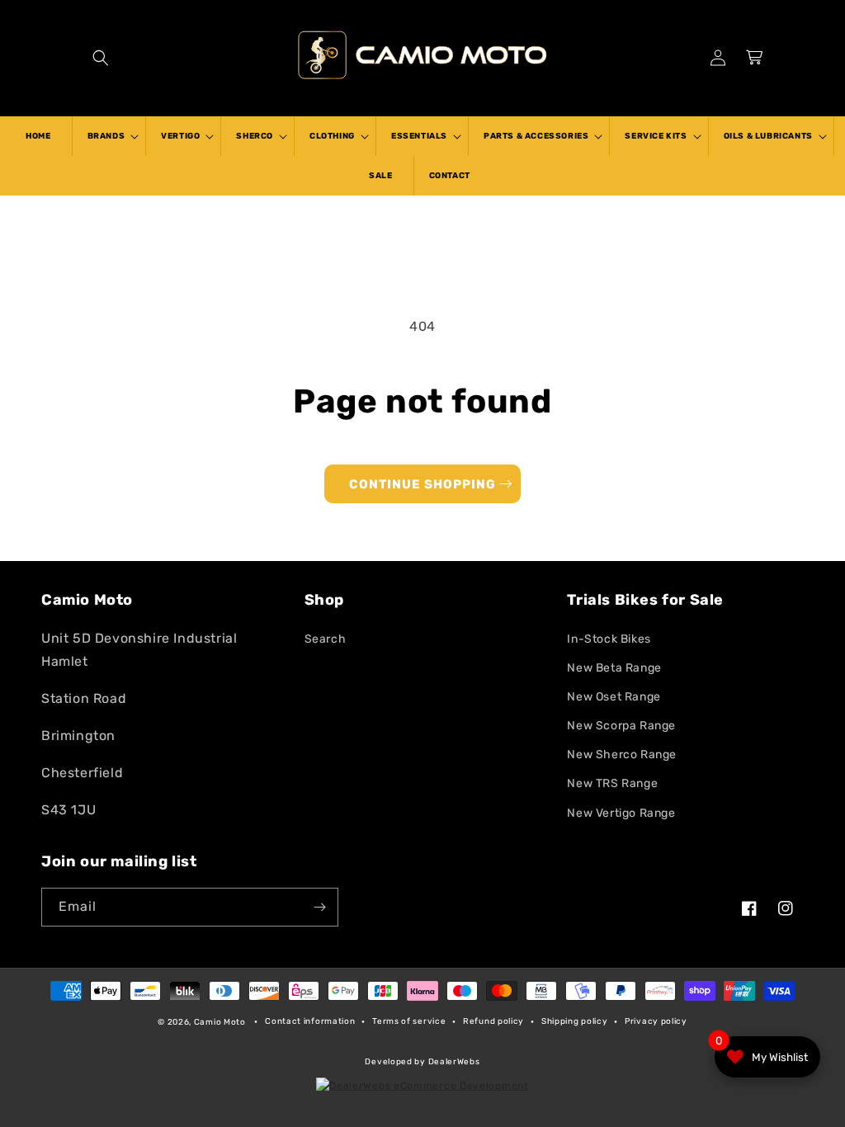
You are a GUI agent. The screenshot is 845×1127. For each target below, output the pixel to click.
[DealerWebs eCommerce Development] (422, 1085)
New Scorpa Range (621, 726)
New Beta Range (614, 668)
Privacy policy (656, 1021)
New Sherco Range (622, 754)
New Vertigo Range (621, 813)
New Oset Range (613, 697)
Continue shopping (422, 484)
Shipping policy (574, 1021)
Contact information (310, 1021)
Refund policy (493, 1021)
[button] (101, 58)
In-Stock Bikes (608, 639)
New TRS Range (612, 783)
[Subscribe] (319, 907)
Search (325, 639)
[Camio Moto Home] (422, 54)
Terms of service (409, 1021)
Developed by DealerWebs (422, 1062)
